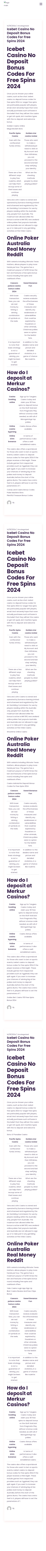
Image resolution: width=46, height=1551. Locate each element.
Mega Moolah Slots (15, 129)
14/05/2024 (11, 26)
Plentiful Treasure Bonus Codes (20, 495)
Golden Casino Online (16, 126)
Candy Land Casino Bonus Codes (20, 490)
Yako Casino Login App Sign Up (19, 1288)
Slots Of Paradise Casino (17, 1134)
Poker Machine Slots (15, 492)
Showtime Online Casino (17, 732)
